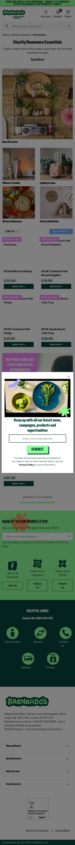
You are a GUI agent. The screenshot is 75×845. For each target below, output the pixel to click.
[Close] (68, 377)
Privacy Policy (26, 464)
